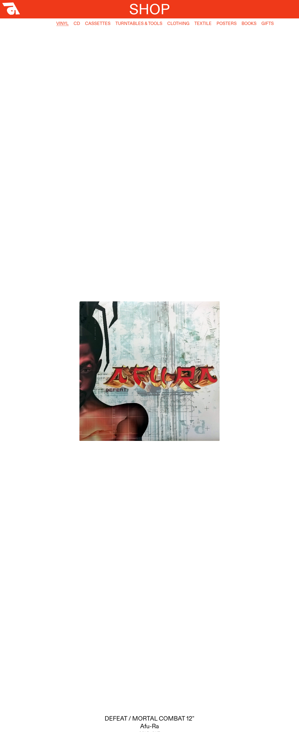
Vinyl (62, 23)
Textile (203, 23)
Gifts (267, 23)
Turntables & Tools (138, 23)
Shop (149, 9)
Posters (227, 23)
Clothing (178, 23)
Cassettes (97, 23)
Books (249, 23)
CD (77, 23)
